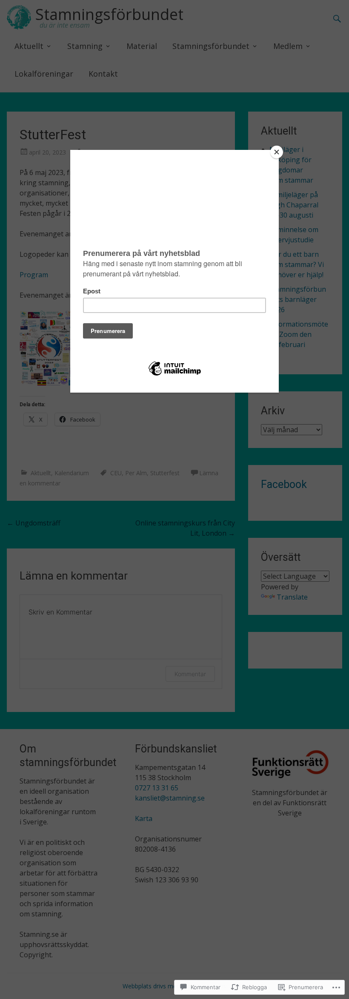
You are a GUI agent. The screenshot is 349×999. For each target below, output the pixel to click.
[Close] (276, 152)
